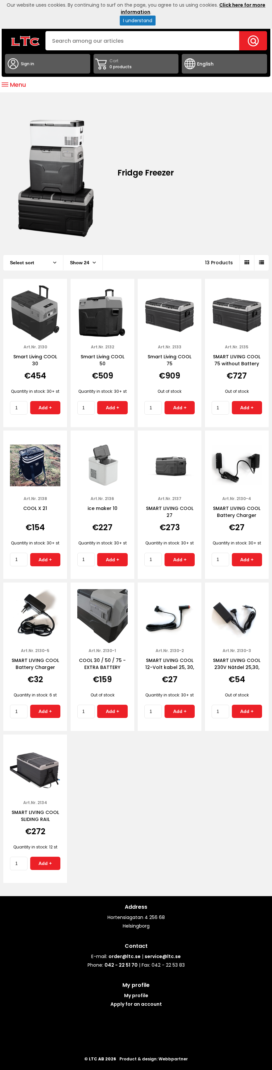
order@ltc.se (124, 956)
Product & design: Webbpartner (153, 1059)
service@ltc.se (163, 956)
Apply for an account (136, 1004)
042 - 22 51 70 (121, 965)
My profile (136, 995)
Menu (17, 84)
